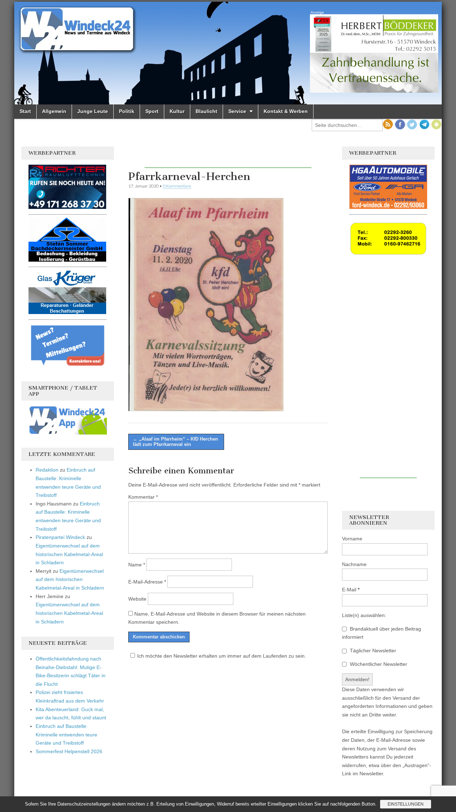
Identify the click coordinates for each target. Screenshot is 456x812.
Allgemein (54, 111)
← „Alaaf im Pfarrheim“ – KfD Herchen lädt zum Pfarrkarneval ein (175, 441)
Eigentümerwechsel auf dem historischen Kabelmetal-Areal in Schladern (69, 554)
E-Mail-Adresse (147, 582)
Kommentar (143, 497)
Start (25, 111)
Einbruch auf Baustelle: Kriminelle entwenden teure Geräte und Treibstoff (66, 734)
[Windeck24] (228, 53)
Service (237, 111)
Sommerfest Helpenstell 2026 (69, 751)
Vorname (352, 538)
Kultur (177, 111)
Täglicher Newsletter (372, 650)
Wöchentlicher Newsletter (377, 664)
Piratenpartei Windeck (60, 537)
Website (137, 599)
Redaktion (47, 470)
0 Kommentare (177, 186)
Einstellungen (406, 804)
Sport (152, 111)
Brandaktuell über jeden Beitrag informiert (381, 633)
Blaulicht (206, 111)
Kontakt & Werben (286, 111)
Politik (126, 111)
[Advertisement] (228, 157)
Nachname (354, 564)
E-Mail (350, 589)
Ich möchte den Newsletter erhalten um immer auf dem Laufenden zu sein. (221, 656)
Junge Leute (92, 111)
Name (136, 564)
